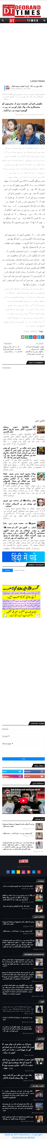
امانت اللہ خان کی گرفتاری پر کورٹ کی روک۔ (15, 906)
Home (4, 94)
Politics (33, 331)
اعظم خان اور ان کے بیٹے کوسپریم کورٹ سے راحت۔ (17, 886)
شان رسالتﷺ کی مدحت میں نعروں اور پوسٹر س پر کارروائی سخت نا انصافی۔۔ (19, 503)
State (10, 94)
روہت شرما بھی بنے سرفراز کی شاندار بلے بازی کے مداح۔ (17, 1018)
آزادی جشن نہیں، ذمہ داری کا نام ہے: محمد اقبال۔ (17, 833)
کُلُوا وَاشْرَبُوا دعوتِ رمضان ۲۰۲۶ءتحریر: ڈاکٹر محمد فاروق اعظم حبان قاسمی (19, 429)
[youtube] (34, 776)
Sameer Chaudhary (38, 115)
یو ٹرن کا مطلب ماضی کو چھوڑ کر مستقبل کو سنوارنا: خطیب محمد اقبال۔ (18, 825)
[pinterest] (39, 872)
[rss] (18, 872)
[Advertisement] (23, 49)
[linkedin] (34, 872)
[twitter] (12, 771)
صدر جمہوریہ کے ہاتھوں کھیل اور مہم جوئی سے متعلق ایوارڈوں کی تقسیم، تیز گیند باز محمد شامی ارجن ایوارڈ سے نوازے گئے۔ (17, 1029)
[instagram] (12, 776)
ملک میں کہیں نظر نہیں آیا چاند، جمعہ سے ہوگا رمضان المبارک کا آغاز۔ (17, 1076)
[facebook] (34, 771)
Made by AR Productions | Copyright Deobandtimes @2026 (23, 1136)
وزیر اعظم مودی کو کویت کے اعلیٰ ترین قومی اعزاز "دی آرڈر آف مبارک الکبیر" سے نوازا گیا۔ (17, 1118)
